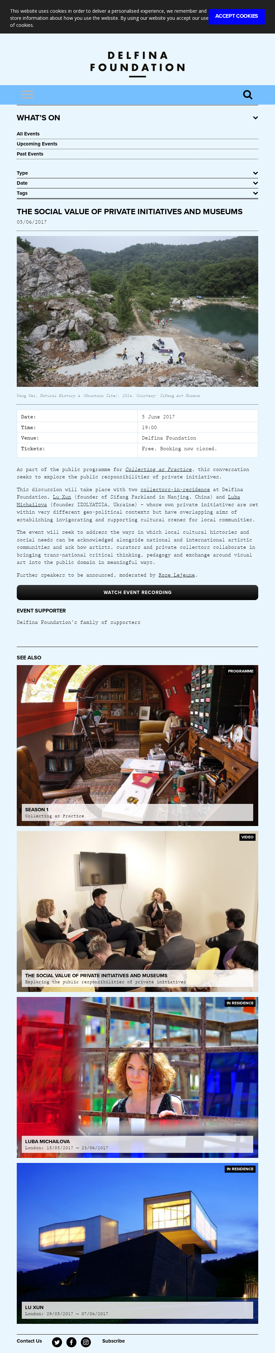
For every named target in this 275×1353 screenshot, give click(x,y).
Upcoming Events (37, 144)
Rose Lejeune (177, 575)
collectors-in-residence (175, 489)
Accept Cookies (236, 16)
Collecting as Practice (158, 469)
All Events (28, 134)
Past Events (30, 154)
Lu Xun (62, 496)
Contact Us (29, 1341)
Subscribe (113, 1341)
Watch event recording (138, 592)
